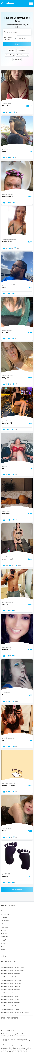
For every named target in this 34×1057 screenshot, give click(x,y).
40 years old (5, 924)
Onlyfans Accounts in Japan (10, 993)
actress (3, 930)
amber (3, 943)
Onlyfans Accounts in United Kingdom (13, 970)
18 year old (4, 911)
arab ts (3, 956)
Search (17, 44)
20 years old (5, 917)
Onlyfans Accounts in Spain (10, 999)
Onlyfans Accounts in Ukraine (10, 977)
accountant (5, 927)
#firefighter (21, 50)
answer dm (4, 953)
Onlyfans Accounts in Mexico (10, 1006)
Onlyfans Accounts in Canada (10, 974)
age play (4, 933)
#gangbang (10, 55)
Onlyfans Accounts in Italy (9, 996)
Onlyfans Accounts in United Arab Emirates (15, 1012)
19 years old (5, 914)
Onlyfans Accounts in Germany (11, 990)
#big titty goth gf (22, 55)
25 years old (5, 921)
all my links (4, 937)
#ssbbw (11, 50)
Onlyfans (7, 3)
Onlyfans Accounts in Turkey (10, 1009)
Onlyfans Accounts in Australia (11, 983)
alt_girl (3, 940)
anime (3, 950)
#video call (17, 59)
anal (2, 946)
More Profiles (17, 890)
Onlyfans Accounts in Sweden (10, 1003)
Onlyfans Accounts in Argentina (11, 980)
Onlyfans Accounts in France (10, 986)
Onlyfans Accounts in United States (12, 967)
